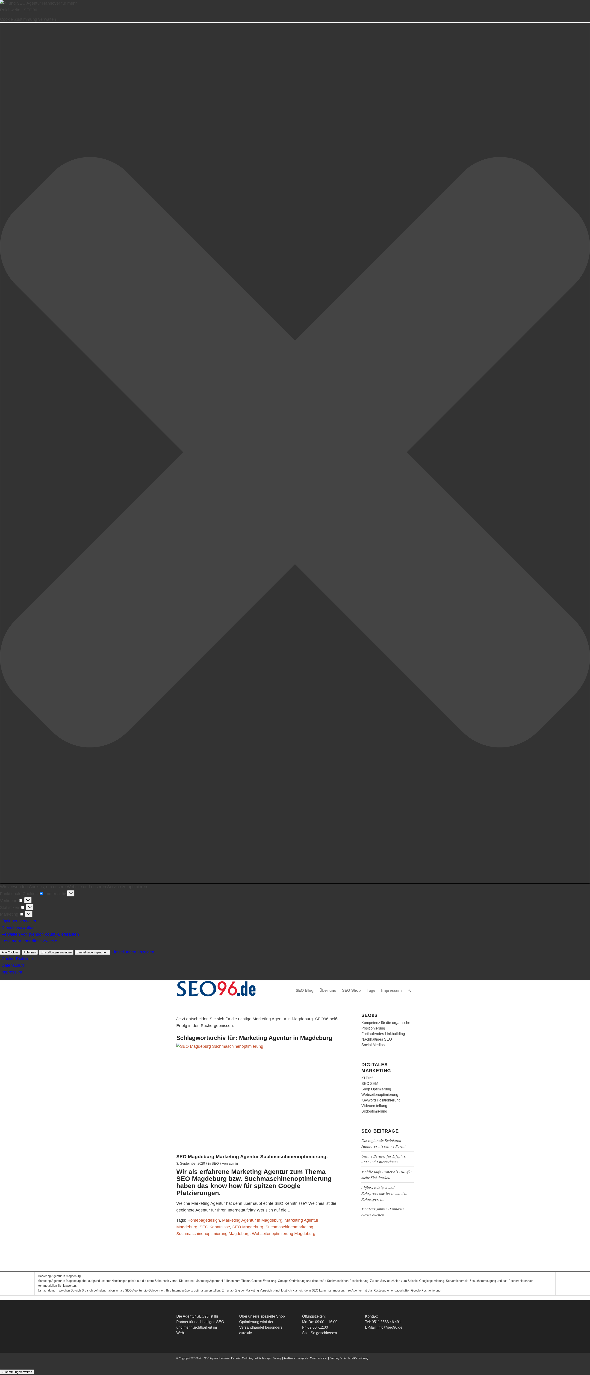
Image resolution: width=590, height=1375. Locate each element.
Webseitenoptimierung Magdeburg (283, 1233)
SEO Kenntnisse (215, 1227)
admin (233, 1163)
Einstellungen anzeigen (56, 952)
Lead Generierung (358, 1358)
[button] (295, 453)
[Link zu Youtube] (396, 1362)
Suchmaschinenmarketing (289, 1227)
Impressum (12, 972)
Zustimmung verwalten (17, 1372)
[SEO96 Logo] (216, 990)
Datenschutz (13, 965)
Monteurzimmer (318, 1358)
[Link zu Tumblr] (410, 1362)
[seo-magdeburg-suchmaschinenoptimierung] (257, 1097)
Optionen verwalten (19, 921)
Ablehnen (30, 952)
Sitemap (276, 1358)
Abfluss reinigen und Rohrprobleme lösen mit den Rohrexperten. (384, 1193)
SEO (215, 1163)
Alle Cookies (10, 952)
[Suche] (409, 990)
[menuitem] (304, 990)
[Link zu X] (382, 1362)
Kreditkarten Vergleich (295, 1358)
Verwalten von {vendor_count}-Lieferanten (40, 934)
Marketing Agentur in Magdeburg (252, 1220)
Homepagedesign (203, 1220)
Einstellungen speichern (92, 952)
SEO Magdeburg (247, 1227)
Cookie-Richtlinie (17, 958)
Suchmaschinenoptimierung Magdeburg (213, 1233)
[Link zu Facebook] (375, 1362)
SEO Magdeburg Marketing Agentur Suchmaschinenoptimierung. (252, 1156)
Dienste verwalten (18, 927)
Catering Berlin (338, 1358)
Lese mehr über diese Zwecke (29, 941)
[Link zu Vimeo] (403, 1362)
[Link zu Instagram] (389, 1362)
